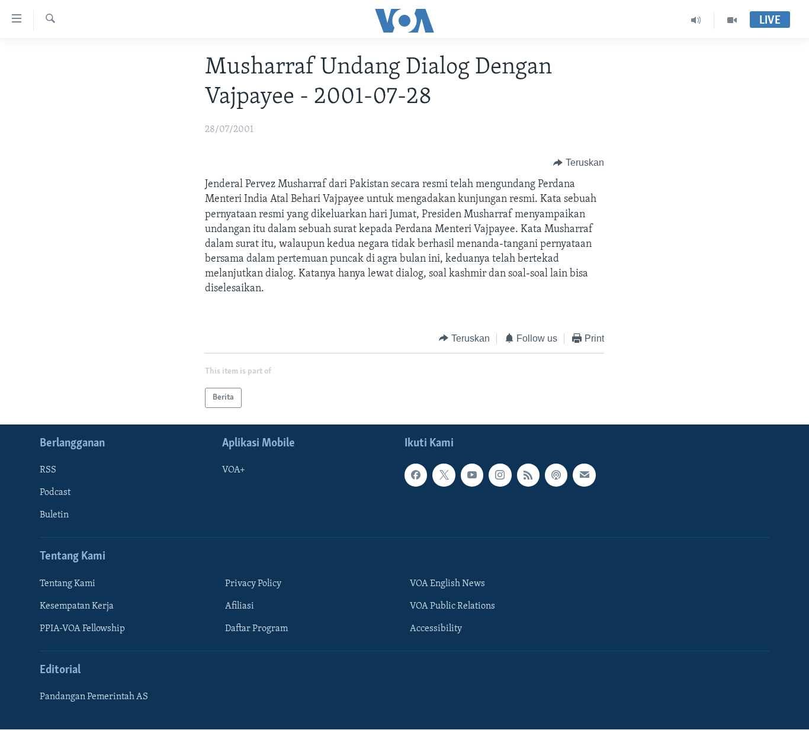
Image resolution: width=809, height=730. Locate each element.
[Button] (578, 163)
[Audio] (696, 20)
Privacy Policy (253, 583)
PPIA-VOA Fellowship (82, 628)
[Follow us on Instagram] (500, 475)
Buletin (54, 515)
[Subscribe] (584, 475)
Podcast (55, 493)
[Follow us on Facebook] (415, 475)
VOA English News (447, 583)
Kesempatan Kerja (77, 606)
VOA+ (233, 470)
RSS (48, 470)
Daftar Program (256, 628)
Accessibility (436, 628)
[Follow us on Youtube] (472, 475)
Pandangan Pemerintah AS (94, 697)
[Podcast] (556, 475)
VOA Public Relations (452, 606)
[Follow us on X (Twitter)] (443, 475)
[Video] (732, 20)
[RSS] (528, 475)
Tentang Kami (67, 583)
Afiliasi (239, 606)
